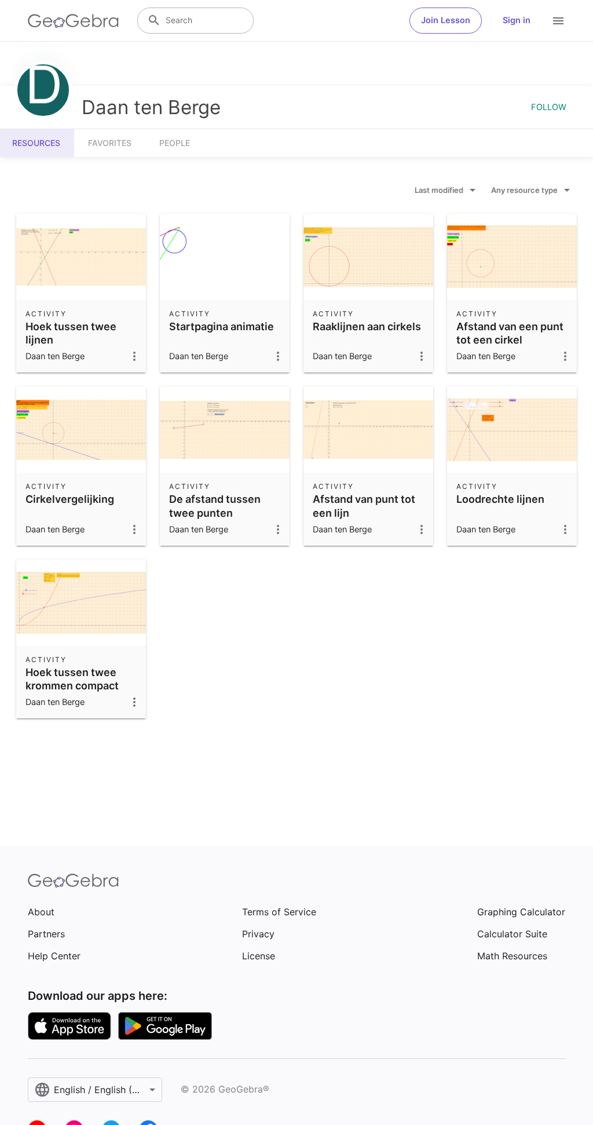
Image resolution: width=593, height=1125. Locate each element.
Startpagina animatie (221, 326)
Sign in (516, 20)
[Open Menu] (558, 21)
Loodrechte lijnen (500, 499)
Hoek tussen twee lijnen (70, 333)
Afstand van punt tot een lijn (364, 505)
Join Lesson (445, 20)
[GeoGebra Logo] (73, 21)
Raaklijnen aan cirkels (367, 326)
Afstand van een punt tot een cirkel (509, 333)
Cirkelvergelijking (69, 499)
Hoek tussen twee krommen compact (72, 679)
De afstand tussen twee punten (215, 505)
